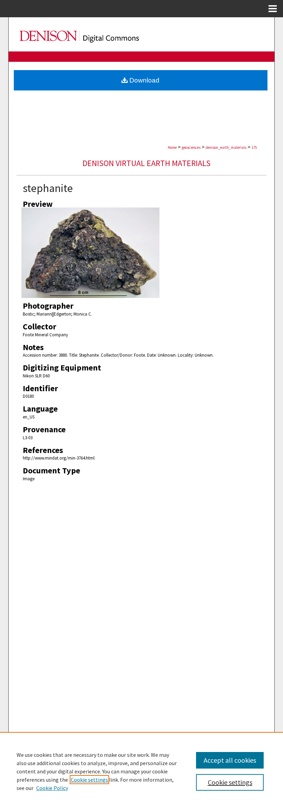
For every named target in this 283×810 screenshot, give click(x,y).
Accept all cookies (230, 760)
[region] (141, 771)
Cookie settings (89, 779)
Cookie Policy (52, 787)
